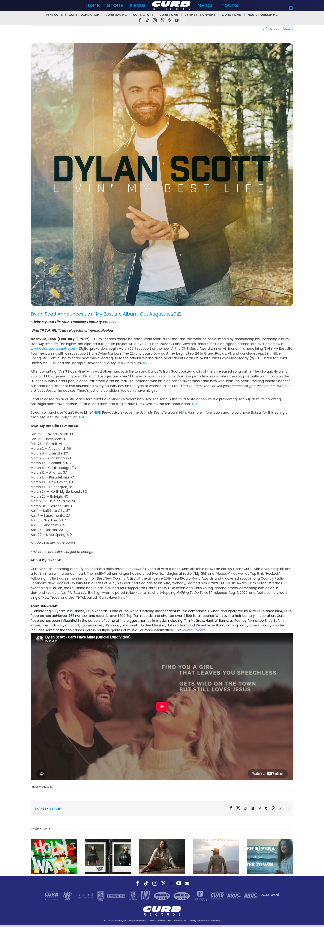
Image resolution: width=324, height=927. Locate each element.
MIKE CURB (54, 14)
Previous (272, 28)
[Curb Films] (217, 895)
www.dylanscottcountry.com (54, 348)
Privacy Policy (165, 920)
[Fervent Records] (200, 895)
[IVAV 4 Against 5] (146, 895)
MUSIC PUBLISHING (263, 14)
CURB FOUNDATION (84, 14)
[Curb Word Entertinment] (270, 895)
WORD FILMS (231, 14)
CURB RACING (116, 14)
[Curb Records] (52, 895)
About (153, 920)
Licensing (215, 920)
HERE (53, 363)
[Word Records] (67, 895)
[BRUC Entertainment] (251, 895)
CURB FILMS (168, 14)
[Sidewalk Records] (101, 895)
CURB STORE (143, 14)
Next (286, 28)
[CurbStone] (117, 895)
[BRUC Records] (234, 895)
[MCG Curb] (162, 895)
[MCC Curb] (182, 895)
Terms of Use (180, 920)
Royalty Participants (199, 920)
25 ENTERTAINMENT (199, 14)
